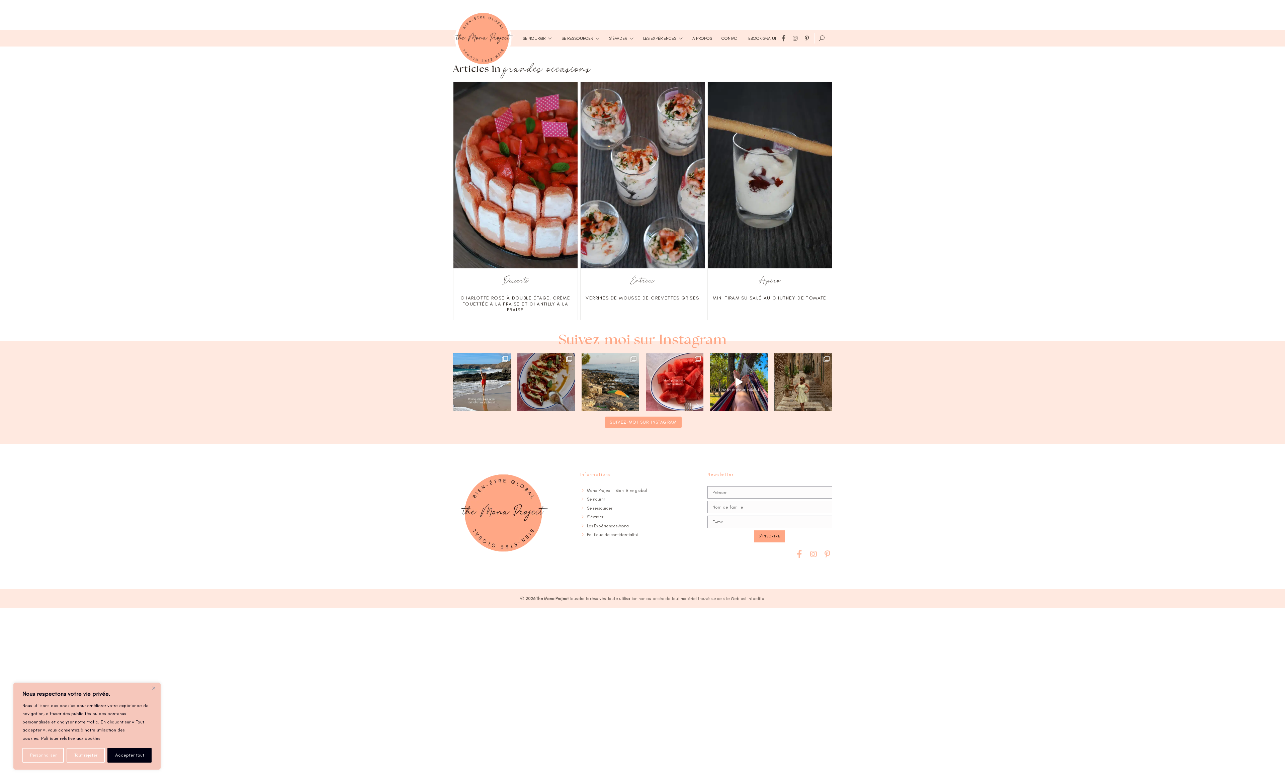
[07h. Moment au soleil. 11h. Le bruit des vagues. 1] (739, 382)
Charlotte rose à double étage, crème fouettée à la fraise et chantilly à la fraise (515, 304)
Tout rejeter (85, 755)
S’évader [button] (618, 38)
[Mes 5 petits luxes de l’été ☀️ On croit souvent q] (674, 382)
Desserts (515, 281)
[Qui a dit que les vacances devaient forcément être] (803, 382)
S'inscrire (769, 536)
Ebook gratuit (763, 38)
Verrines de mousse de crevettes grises (642, 298)
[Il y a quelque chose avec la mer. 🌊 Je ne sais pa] (482, 382)
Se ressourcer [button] (577, 38)
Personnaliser (43, 755)
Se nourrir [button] (534, 38)
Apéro (770, 281)
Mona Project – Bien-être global (617, 490)
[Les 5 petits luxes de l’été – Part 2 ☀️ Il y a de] (610, 382)
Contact (730, 38)
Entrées (642, 281)
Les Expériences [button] (659, 38)
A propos (702, 38)
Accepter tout (129, 755)
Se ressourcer (599, 508)
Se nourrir (596, 499)
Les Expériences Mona (608, 525)
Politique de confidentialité (612, 534)
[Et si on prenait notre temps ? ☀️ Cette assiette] (546, 382)
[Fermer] (154, 688)
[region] (87, 726)
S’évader (595, 516)
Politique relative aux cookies (70, 738)
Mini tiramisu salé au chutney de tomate (770, 298)
